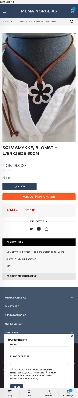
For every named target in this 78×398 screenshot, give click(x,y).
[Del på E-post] (47, 229)
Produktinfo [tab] (14, 242)
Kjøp (21, 186)
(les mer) (32, 378)
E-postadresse (19, 356)
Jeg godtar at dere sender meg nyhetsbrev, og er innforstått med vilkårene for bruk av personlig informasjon (33, 374)
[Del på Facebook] (39, 229)
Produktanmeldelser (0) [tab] (21, 276)
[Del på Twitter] (31, 229)
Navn (13, 344)
